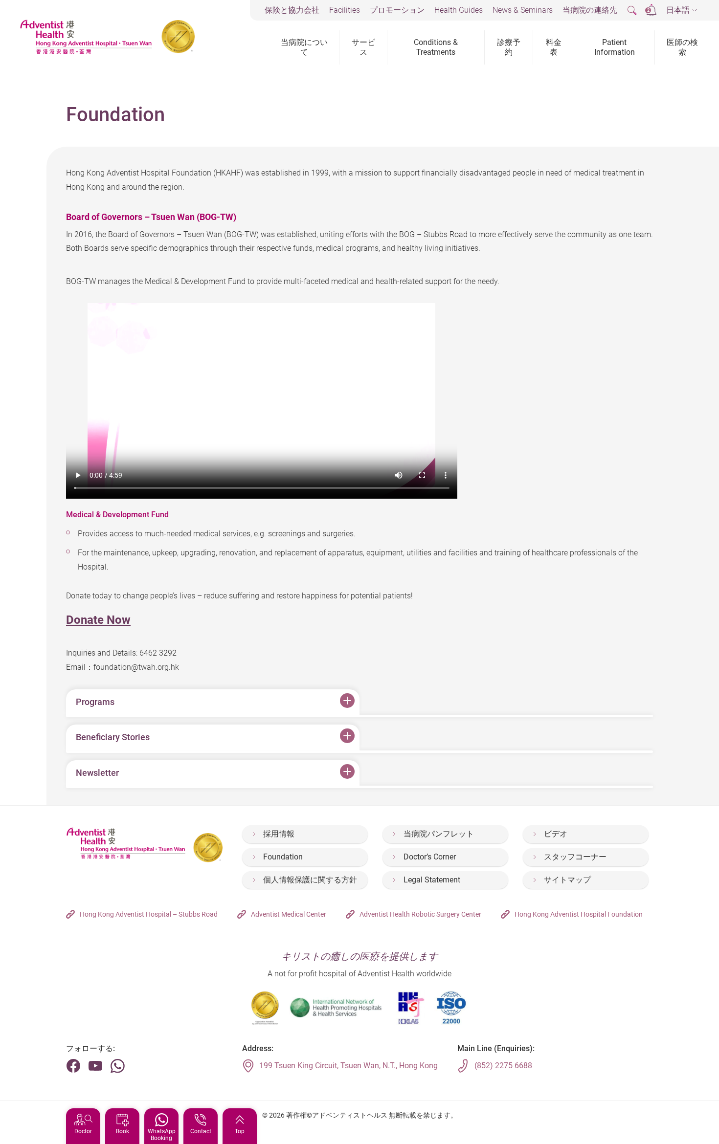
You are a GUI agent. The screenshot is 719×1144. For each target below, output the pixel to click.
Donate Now (98, 620)
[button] (681, 10)
